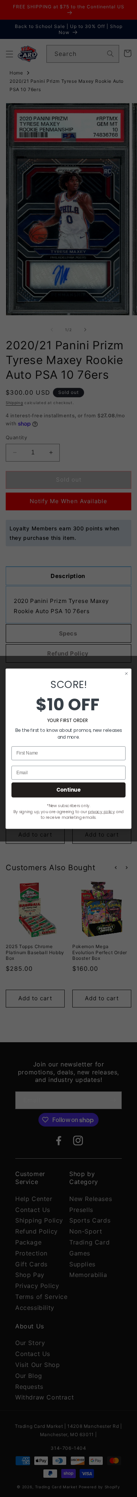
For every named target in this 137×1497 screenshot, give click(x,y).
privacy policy (101, 811)
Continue (68, 789)
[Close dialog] (126, 673)
